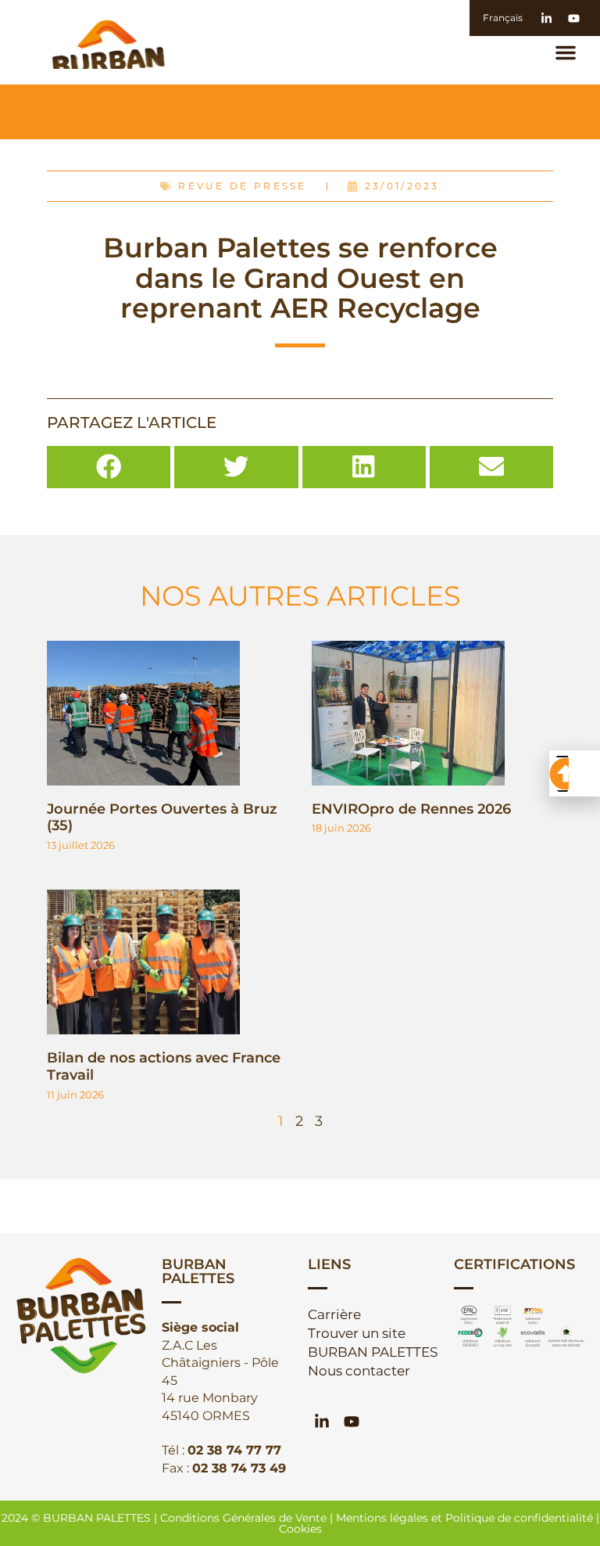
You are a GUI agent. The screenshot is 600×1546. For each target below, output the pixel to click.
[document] (300, 773)
